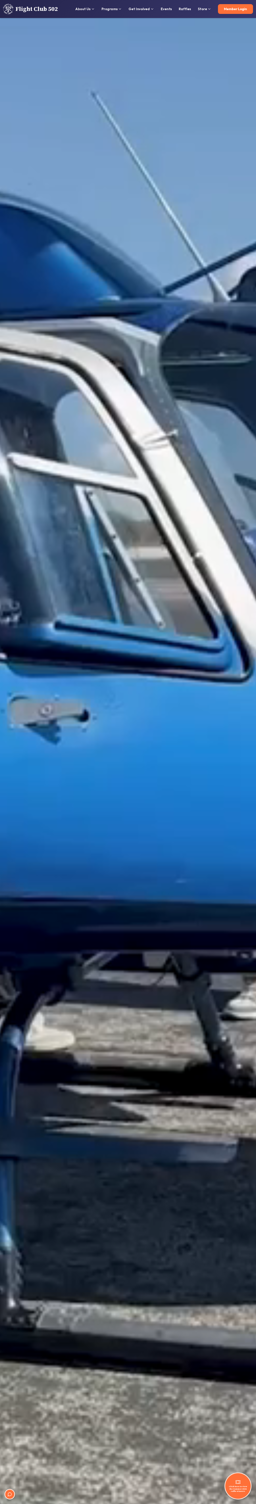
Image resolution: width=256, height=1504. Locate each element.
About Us (83, 9)
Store (202, 9)
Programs (110, 9)
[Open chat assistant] (9, 1494)
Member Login (235, 9)
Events (166, 9)
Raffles (185, 9)
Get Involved (139, 9)
